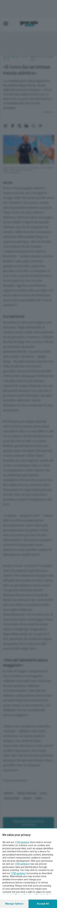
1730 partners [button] (22, 842)
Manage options (14, 903)
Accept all (43, 903)
